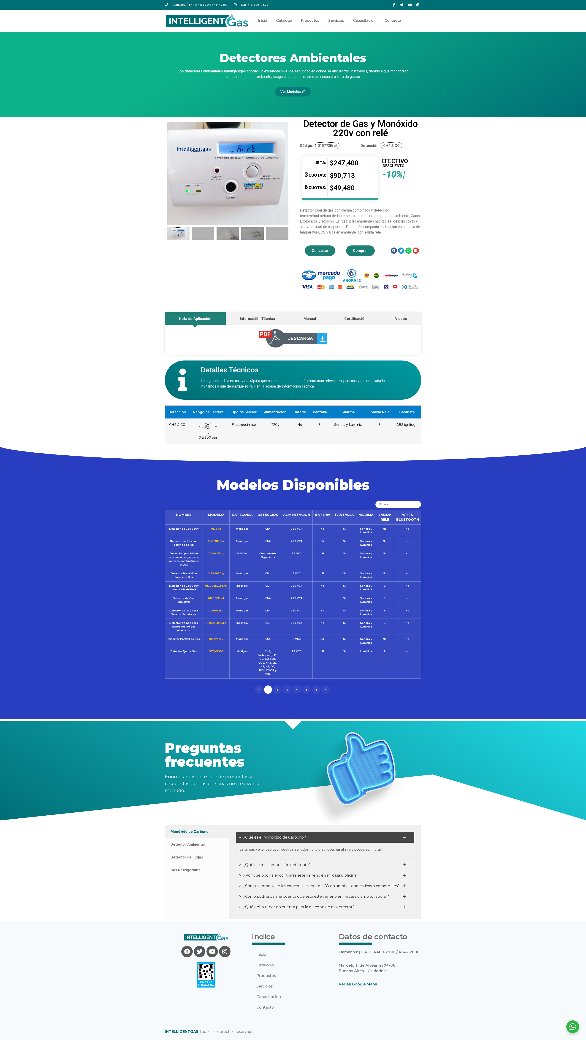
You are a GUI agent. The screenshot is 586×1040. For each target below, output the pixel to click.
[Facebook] (187, 951)
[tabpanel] (325, 872)
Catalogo (284, 20)
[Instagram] (417, 4)
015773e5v (216, 639)
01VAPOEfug (216, 553)
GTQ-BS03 (216, 651)
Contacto (393, 20)
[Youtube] (409, 4)
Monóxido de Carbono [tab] (190, 831)
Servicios (336, 20)
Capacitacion (364, 20)
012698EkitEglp (216, 623)
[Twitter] (401, 4)
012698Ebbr (216, 541)
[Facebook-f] (393, 4)
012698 (216, 528)
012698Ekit (216, 610)
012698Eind (216, 598)
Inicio (262, 20)
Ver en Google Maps (358, 984)
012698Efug (216, 573)
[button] (171, 173)
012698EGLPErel (216, 585)
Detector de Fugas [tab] (187, 857)
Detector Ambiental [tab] (188, 844)
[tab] (195, 318)
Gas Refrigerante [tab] (186, 870)
